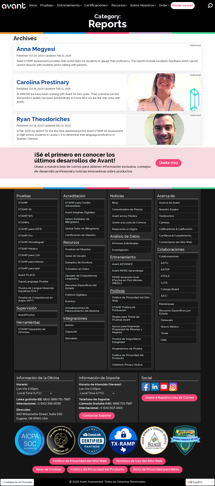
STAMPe (23, 222)
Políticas (117, 291)
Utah (164, 339)
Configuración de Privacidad (18, 482)
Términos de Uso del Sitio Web (139, 461)
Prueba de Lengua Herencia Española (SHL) (36, 290)
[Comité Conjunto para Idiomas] (154, 440)
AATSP (165, 269)
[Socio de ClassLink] (92, 440)
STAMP (23, 202)
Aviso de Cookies (48, 469)
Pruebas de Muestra (78, 249)
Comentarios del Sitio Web (175, 242)
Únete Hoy (168, 163)
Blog (115, 202)
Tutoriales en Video (77, 269)
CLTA (164, 282)
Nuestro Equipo (169, 209)
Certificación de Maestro (80, 235)
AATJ (164, 295)
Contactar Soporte (96, 415)
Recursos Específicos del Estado (81, 287)
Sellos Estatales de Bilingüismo (77, 221)
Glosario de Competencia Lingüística (81, 277)
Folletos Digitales (76, 294)
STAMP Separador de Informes (32, 331)
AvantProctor (26, 315)
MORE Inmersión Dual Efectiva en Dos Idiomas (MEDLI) (127, 280)
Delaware (167, 320)
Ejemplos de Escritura (78, 262)
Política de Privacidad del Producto (128, 357)
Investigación (120, 250)
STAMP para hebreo (31, 261)
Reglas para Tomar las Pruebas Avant (126, 318)
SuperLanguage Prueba (33, 281)
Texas (164, 333)
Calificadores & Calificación (175, 229)
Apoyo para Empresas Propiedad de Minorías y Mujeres (127, 329)
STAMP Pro (25, 235)
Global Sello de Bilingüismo (82, 228)
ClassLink (71, 331)
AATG (164, 263)
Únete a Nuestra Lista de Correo (169, 397)
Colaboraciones (169, 256)
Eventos (70, 301)
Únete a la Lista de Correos (129, 222)
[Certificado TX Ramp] (123, 440)
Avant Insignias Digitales (80, 212)
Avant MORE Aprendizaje (127, 270)
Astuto (69, 325)
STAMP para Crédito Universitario (78, 204)
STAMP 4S (25, 209)
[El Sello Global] (61, 440)
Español (197, 482)
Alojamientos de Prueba (127, 348)
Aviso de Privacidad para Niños (156, 469)
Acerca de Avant (169, 202)
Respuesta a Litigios (124, 229)
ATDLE (165, 276)
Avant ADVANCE (122, 264)
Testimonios (166, 215)
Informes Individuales (125, 243)
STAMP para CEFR (30, 229)
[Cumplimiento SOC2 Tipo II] (30, 440)
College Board (170, 289)
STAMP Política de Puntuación (123, 309)
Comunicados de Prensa (127, 209)
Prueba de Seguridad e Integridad (126, 340)
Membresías (166, 304)
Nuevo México (170, 326)
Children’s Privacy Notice (127, 364)
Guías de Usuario (75, 256)
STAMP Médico (28, 248)
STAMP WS (25, 215)
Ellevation (71, 338)
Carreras (164, 222)
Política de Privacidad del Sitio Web (131, 299)
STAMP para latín (29, 268)
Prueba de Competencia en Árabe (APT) (35, 299)
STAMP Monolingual (31, 242)
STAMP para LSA (29, 255)
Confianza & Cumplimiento (175, 235)
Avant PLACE (26, 275)
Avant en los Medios (124, 215)
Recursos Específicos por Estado (175, 312)
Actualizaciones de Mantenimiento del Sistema (82, 309)
